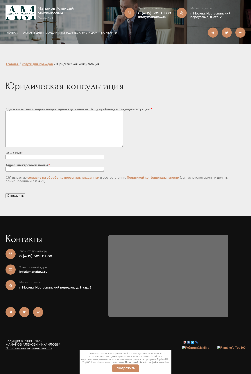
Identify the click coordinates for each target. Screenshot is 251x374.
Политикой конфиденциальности (153, 177)
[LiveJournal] (196, 341)
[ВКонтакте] (189, 341)
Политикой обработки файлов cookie (147, 362)
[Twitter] (193, 341)
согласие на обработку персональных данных (63, 177)
